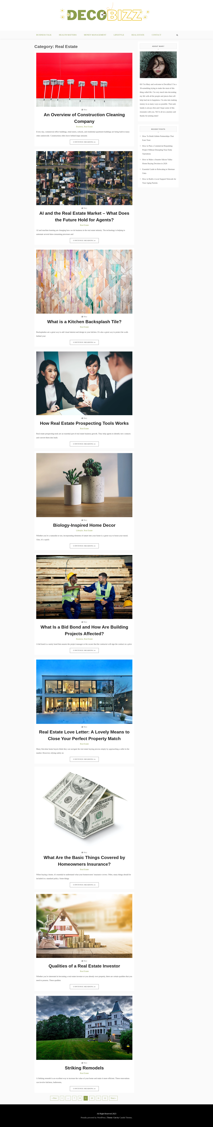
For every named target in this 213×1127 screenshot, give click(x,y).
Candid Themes (125, 1118)
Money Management (95, 35)
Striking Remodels (84, 1067)
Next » (113, 1098)
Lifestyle (119, 35)
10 (92, 1098)
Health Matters (68, 35)
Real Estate (138, 35)
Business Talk (44, 35)
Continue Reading (83, 142)
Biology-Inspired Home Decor (84, 525)
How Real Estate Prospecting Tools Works (84, 423)
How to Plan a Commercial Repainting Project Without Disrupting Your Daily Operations (157, 150)
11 (98, 1098)
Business (79, 127)
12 (105, 1098)
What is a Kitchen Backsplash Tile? (84, 321)
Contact (156, 35)
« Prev (54, 1098)
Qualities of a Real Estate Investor (84, 965)
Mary (85, 110)
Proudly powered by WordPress (93, 1118)
